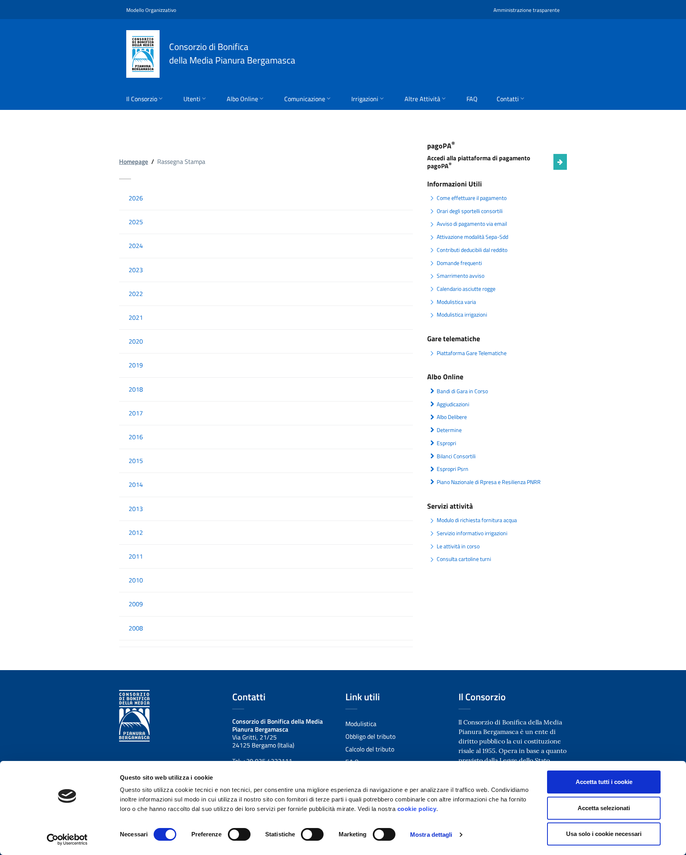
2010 (136, 580)
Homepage (133, 161)
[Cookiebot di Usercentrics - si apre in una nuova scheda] (67, 839)
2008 (136, 628)
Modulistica (360, 723)
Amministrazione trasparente (526, 10)
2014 (136, 484)
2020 (136, 341)
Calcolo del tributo (369, 749)
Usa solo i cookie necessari (604, 833)
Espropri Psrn (452, 469)
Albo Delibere (452, 417)
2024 (136, 245)
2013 (136, 508)
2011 (136, 556)
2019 (136, 365)
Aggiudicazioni (453, 404)
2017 (136, 413)
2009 (136, 604)
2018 (136, 389)
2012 (136, 532)
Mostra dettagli (431, 834)
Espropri (446, 443)
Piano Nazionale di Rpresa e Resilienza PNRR (489, 482)
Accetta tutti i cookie (604, 781)
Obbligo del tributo (370, 736)
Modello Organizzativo (151, 10)
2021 (136, 317)
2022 (136, 293)
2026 (136, 198)
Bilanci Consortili (456, 456)
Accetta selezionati (604, 808)
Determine (449, 430)
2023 (136, 270)
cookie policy (417, 808)
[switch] (239, 834)
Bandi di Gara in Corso (462, 391)
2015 (136, 460)
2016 (136, 437)
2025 (136, 222)
